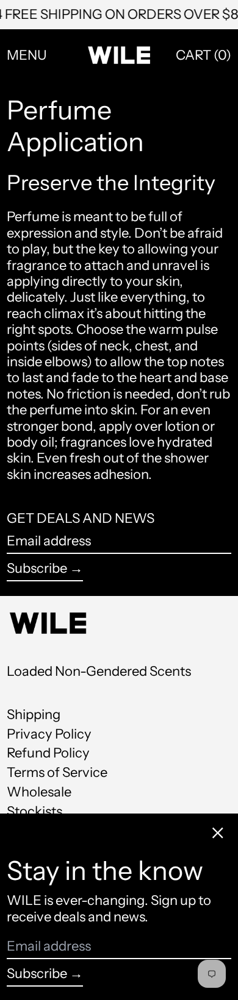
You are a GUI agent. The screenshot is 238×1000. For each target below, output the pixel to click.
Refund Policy (48, 753)
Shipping (33, 714)
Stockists (34, 811)
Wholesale (39, 792)
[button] (203, 55)
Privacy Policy (49, 734)
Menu (27, 55)
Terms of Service (57, 772)
